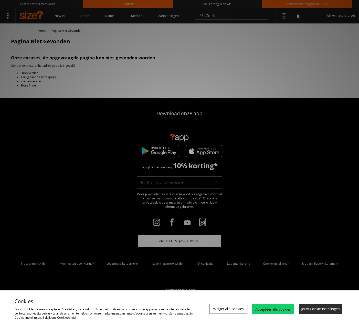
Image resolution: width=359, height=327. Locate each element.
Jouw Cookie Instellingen (320, 308)
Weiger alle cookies (228, 308)
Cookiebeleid (66, 318)
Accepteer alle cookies (273, 309)
